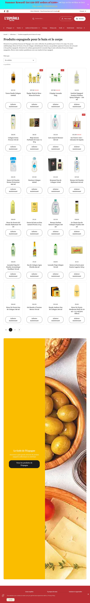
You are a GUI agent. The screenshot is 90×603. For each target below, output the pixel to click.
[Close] (88, 594)
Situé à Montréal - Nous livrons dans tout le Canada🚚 (45, 11)
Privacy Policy (51, 595)
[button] (80, 19)
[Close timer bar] (88, 4)
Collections (13, 34)
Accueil (5, 34)
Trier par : (7, 56)
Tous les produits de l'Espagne (24, 464)
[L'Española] (12, 19)
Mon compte (67, 18)
